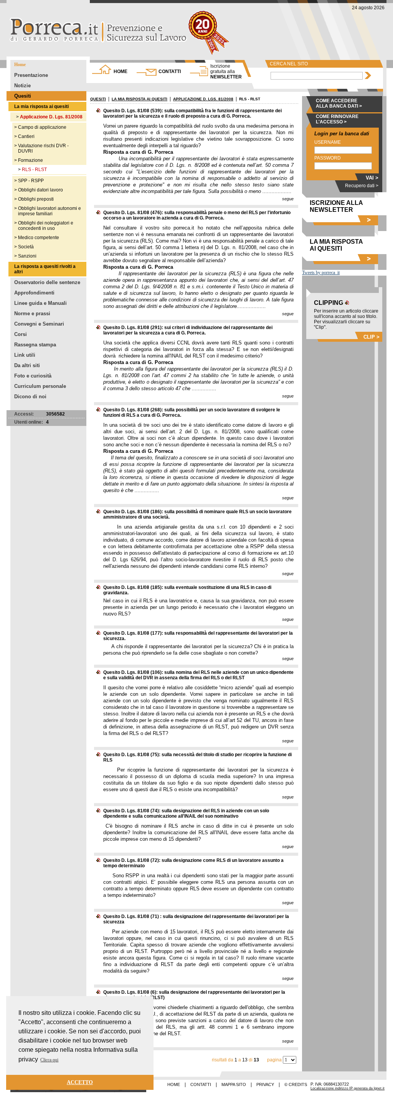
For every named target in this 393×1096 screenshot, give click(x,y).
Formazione (30, 160)
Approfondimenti (34, 293)
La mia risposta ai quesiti (41, 106)
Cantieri (26, 136)
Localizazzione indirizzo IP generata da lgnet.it (347, 1088)
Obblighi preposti (36, 199)
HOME (120, 71)
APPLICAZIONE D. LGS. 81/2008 (203, 99)
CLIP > (371, 337)
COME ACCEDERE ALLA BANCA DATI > (339, 103)
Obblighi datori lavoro (40, 190)
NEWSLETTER (226, 71)
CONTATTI (170, 71)
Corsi (20, 334)
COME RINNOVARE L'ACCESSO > (337, 119)
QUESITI (98, 99)
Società (26, 246)
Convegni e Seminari (39, 324)
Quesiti (22, 96)
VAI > (372, 178)
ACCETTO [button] (80, 1082)
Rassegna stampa (35, 345)
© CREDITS (295, 1084)
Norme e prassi (32, 313)
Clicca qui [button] (49, 1060)
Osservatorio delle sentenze (47, 282)
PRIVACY (265, 1084)
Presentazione (31, 75)
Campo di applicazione (42, 127)
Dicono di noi (30, 396)
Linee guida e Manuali (40, 303)
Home (20, 64)
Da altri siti (27, 365)
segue (288, 198)
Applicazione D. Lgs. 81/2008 (51, 117)
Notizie (22, 85)
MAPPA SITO (233, 1084)
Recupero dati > (361, 185)
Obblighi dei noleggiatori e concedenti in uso (45, 225)
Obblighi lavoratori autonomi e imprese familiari (49, 211)
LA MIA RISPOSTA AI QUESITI (139, 99)
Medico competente (38, 237)
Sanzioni (27, 256)
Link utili (24, 355)
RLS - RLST (34, 169)
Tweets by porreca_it (321, 272)
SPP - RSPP (31, 180)
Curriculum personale (40, 386)
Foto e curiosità (32, 376)
